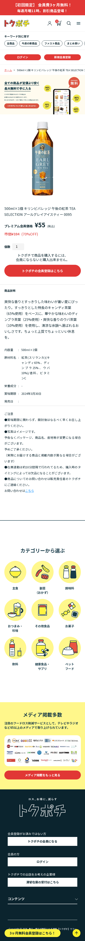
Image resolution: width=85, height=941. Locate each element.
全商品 (11, 43)
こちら (29, 491)
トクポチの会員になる (42, 841)
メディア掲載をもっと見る (42, 775)
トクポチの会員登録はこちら (42, 270)
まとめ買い (73, 43)
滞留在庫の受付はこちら (42, 882)
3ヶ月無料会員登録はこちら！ (32, 932)
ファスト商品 (52, 43)
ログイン (22, 57)
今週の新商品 (29, 43)
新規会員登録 (62, 57)
